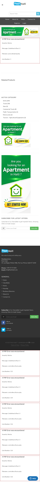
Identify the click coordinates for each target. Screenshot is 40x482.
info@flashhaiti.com (12, 270)
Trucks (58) (6, 103)
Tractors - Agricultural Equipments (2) (14, 117)
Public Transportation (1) (10, 112)
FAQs (23, 19)
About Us (15, 19)
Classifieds (6, 283)
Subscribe (34, 228)
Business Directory (9, 291)
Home (7, 19)
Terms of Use (15, 345)
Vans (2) (5, 106)
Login (24, 23)
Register (17, 23)
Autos (5, 285)
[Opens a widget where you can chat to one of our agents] (32, 478)
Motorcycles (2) (7, 115)
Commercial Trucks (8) (9, 109)
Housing (5, 288)
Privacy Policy (25, 345)
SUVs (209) (6, 101)
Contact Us (31, 19)
